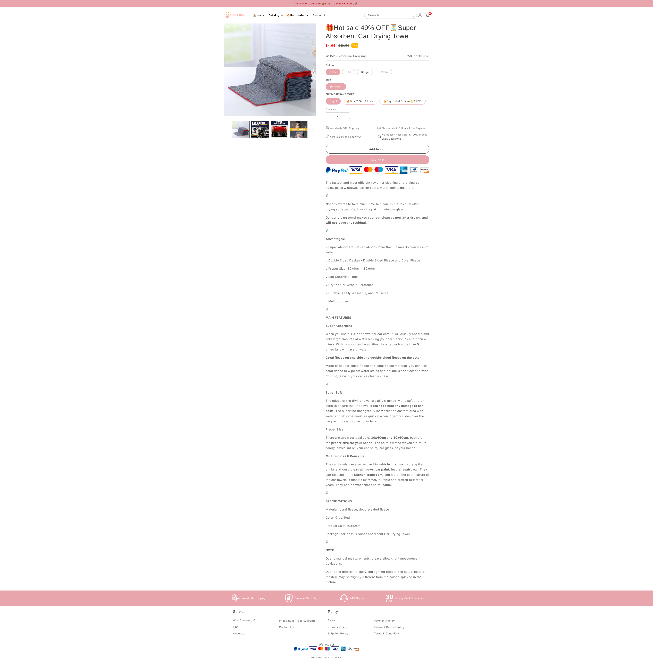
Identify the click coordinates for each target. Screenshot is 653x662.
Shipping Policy (338, 633)
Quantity (331, 109)
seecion (337, 657)
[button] (275, 15)
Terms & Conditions (387, 633)
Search (332, 620)
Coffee (383, 72)
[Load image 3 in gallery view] (279, 129)
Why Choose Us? (244, 620)
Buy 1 (333, 101)
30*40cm (336, 86)
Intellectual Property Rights (297, 620)
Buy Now (377, 160)
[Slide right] (312, 129)
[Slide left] (227, 129)
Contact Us (286, 627)
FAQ (235, 627)
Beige (365, 72)
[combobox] (390, 15)
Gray (333, 72)
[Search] (412, 15)
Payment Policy (384, 620)
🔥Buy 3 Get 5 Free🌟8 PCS (402, 101)
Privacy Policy (337, 627)
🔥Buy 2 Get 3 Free (360, 101)
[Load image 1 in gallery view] (241, 129)
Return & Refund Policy (389, 627)
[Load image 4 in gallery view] (298, 129)
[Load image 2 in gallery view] (260, 129)
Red (348, 72)
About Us (239, 633)
